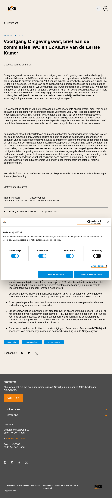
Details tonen (97, 266)
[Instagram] (19, 462)
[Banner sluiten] (108, 222)
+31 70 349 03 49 (15, 438)
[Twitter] (36, 353)
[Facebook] (22, 353)
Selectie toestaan (55, 274)
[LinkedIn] (29, 353)
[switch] (42, 256)
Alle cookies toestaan (91, 274)
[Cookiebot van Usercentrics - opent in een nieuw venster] (89, 222)
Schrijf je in (13, 397)
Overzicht (12, 23)
